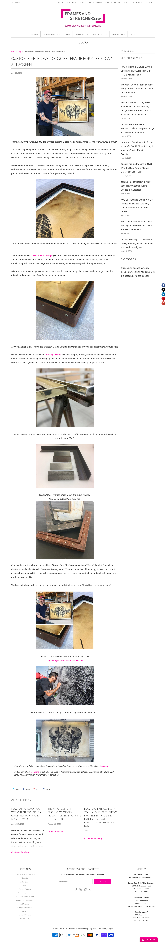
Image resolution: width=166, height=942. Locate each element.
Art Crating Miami (24, 893)
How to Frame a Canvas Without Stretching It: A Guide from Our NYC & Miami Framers (26, 813)
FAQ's (24, 911)
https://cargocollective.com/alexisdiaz (65, 660)
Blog (133, 34)
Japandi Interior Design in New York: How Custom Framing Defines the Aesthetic (135, 186)
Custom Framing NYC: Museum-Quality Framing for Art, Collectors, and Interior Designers (137, 243)
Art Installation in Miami (25, 896)
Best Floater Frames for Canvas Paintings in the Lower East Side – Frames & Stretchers (137, 225)
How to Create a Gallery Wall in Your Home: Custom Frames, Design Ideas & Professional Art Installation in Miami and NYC (101, 817)
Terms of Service (24, 915)
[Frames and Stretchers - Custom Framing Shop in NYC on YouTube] (80, 889)
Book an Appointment (76, 2)
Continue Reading (20, 852)
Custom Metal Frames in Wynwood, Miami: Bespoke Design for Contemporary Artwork (137, 128)
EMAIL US (61, 2)
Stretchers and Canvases (57, 34)
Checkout (149, 2)
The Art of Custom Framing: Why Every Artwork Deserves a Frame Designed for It (64, 813)
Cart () (138, 2)
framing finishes (53, 354)
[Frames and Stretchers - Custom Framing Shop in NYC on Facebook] (76, 889)
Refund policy (24, 919)
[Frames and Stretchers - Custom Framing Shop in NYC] (83, 18)
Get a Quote (119, 34)
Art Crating (25, 904)
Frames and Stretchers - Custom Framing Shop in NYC (78, 929)
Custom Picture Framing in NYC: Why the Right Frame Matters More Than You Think (136, 168)
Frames (34, 34)
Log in (127, 2)
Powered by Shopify (106, 929)
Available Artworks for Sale (24, 874)
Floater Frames (25, 889)
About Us (24, 878)
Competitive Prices (24, 908)
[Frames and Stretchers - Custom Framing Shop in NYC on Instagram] (85, 889)
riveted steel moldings (41, 255)
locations (35, 772)
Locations (99, 34)
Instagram (104, 766)
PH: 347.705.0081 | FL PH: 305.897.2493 (105, 2)
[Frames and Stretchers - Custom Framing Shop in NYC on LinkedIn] (89, 889)
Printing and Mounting (24, 900)
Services (81, 34)
